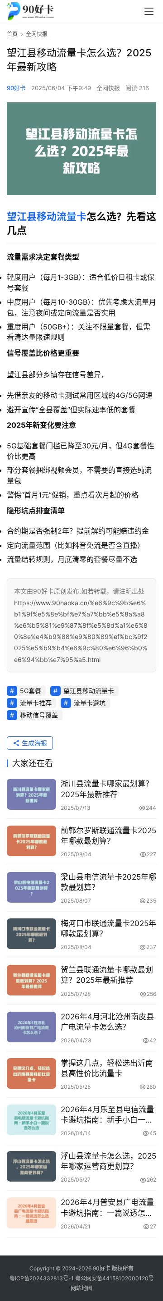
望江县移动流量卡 (46, 216)
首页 (12, 34)
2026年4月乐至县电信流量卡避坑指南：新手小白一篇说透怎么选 (107, 1115)
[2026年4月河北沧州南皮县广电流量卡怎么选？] (31, 1027)
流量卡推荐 (36, 703)
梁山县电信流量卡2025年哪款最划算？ (108, 882)
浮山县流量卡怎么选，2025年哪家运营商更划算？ (108, 1161)
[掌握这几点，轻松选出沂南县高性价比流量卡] (31, 1073)
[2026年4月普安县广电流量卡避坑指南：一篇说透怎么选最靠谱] (31, 1212)
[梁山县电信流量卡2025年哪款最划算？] (31, 887)
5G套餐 (30, 690)
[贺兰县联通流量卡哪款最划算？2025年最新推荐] (31, 980)
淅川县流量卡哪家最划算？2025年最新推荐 (107, 789)
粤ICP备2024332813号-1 (42, 1278)
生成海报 (33, 743)
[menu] (148, 11)
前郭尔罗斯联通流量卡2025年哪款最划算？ (108, 835)
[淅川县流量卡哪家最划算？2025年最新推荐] (31, 794)
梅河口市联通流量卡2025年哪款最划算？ (108, 928)
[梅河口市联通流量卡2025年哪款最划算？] (31, 933)
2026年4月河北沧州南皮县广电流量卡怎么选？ (107, 1022)
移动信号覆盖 (39, 715)
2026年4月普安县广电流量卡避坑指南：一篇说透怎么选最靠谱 (107, 1208)
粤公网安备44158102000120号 (114, 1278)
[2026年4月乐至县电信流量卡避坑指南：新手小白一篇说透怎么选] (31, 1120)
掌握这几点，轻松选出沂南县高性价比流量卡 (107, 1068)
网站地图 (81, 1288)
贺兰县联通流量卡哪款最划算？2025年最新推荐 (107, 975)
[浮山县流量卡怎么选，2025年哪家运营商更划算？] (31, 1166)
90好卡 (16, 87)
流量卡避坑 (89, 703)
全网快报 (108, 87)
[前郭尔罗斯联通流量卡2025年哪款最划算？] (31, 841)
